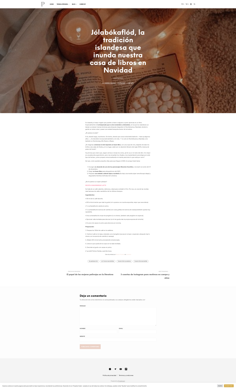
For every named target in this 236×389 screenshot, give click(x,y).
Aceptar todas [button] (229, 386)
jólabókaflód (93, 261)
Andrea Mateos (110, 83)
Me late (131, 83)
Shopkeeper (121, 381)
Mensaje (83, 306)
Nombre (83, 328)
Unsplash (128, 254)
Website (82, 336)
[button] (182, 4)
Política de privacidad (109, 375)
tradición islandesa (124, 261)
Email (121, 328)
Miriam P (118, 254)
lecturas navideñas (107, 261)
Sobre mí (83, 4)
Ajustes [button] (220, 386)
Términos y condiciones (126, 375)
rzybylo (122, 254)
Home (52, 4)
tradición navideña (140, 261)
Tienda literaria (62, 4)
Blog (73, 4)
